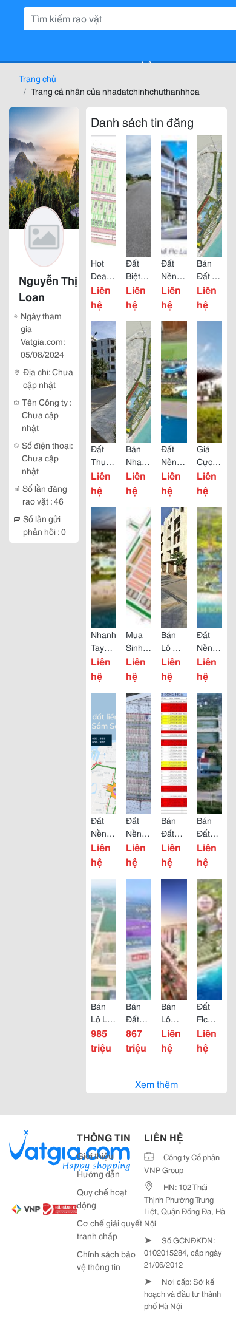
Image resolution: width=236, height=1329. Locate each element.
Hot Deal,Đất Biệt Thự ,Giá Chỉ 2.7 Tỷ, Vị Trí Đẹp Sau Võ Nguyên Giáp (103, 269)
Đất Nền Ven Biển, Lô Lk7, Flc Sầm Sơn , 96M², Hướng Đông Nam (173, 455)
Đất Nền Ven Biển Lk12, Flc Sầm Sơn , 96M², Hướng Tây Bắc (209, 641)
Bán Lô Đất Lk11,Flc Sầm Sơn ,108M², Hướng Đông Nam (173, 641)
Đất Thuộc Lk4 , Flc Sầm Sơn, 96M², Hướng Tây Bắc (103, 455)
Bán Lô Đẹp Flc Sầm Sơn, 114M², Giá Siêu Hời (173, 1012)
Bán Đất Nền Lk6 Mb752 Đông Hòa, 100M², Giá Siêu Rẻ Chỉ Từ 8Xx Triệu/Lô (209, 827)
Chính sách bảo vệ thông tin (106, 1260)
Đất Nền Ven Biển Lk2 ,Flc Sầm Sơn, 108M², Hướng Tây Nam (173, 269)
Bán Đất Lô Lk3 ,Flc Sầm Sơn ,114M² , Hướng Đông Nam (209, 269)
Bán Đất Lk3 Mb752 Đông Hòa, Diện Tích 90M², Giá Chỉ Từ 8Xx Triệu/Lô (173, 827)
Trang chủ (37, 78)
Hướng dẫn (98, 1174)
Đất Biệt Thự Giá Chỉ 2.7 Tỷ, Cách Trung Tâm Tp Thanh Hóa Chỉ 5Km (138, 269)
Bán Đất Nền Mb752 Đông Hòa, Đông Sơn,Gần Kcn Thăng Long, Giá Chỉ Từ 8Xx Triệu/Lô (138, 1012)
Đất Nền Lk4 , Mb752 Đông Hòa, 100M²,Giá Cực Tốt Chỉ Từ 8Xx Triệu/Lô (138, 827)
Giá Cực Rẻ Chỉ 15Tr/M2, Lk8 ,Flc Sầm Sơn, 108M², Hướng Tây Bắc (209, 455)
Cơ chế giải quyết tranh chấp (109, 1229)
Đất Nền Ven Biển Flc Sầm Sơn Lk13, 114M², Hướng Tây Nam (103, 827)
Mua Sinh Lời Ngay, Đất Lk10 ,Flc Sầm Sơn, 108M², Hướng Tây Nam (138, 641)
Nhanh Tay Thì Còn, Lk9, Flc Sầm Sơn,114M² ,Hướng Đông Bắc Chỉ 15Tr (103, 641)
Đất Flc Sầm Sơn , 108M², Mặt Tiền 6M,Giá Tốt (209, 1012)
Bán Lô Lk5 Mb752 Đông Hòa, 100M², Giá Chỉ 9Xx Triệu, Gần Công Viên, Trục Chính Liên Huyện (103, 1012)
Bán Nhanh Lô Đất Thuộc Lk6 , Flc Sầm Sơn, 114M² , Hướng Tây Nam (138, 455)
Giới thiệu (95, 1155)
